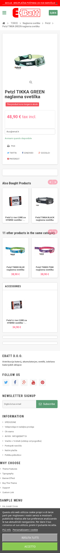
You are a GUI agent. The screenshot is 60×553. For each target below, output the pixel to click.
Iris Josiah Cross (10, 506)
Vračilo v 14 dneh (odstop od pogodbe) (23, 441)
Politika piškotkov (13, 455)
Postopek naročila (13, 445)
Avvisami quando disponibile (18, 138)
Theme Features (9, 469)
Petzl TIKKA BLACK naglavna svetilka (44, 218)
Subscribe (48, 404)
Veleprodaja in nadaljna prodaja (19, 427)
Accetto (30, 546)
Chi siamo (9, 431)
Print (13, 146)
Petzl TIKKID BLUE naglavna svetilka (15, 268)
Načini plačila (11, 450)
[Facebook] (15, 382)
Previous (50, 182)
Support (6, 488)
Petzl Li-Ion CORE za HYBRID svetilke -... (15, 218)
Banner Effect (8, 478)
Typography (7, 473)
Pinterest (14, 159)
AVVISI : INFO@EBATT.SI (16, 436)
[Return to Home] (3, 23)
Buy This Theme (9, 483)
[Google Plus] (24, 382)
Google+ (45, 153)
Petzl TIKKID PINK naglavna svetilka (45, 268)
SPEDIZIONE (10, 422)
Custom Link (8, 492)
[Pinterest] (42, 382)
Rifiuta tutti (30, 537)
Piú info (6, 529)
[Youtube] (33, 382)
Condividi (28, 153)
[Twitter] (5, 382)
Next (55, 182)
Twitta (13, 153)
